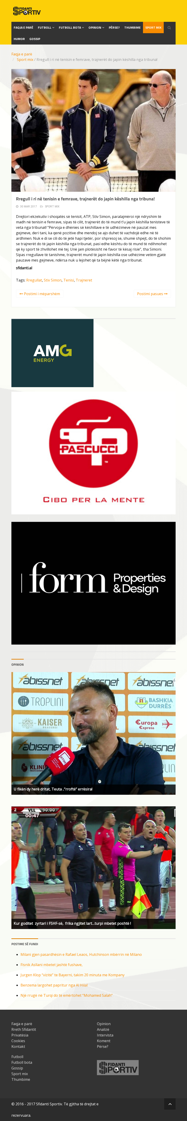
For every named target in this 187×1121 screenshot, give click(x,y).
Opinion (94, 27)
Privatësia (19, 1035)
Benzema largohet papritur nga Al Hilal (54, 985)
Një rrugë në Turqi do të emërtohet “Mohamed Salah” (67, 995)
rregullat (34, 280)
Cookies (18, 1040)
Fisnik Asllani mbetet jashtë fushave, (52, 964)
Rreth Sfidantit (23, 1029)
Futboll (44, 27)
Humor (19, 38)
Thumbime (132, 27)
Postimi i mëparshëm (41, 293)
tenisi (68, 280)
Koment (103, 1040)
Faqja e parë (21, 54)
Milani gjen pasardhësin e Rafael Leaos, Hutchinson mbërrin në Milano (81, 954)
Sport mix (153, 27)
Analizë (103, 1029)
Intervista (105, 1035)
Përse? (114, 27)
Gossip (34, 38)
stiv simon (53, 280)
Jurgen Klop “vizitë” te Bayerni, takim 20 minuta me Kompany (73, 974)
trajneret (84, 280)
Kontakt (18, 1046)
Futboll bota (70, 27)
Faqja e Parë (23, 27)
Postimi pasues (150, 293)
